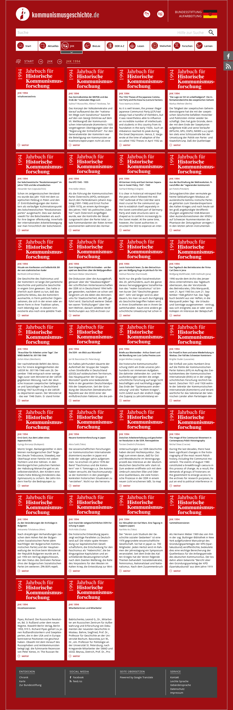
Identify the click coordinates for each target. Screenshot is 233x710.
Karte (22, 681)
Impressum (176, 692)
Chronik (23, 677)
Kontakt (174, 677)
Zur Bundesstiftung (30, 685)
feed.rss (77, 681)
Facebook (78, 677)
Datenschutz (177, 689)
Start (29, 61)
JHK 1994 (73, 61)
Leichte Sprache (179, 681)
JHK (50, 61)
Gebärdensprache (180, 685)
